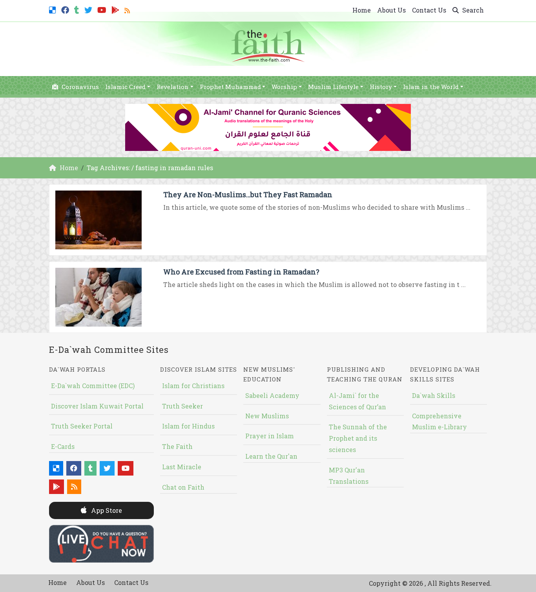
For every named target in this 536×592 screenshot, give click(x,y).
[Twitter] (89, 9)
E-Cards (63, 446)
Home (361, 10)
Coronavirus (79, 87)
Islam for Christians (193, 385)
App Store (105, 510)
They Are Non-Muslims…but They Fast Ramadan (247, 194)
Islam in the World (431, 87)
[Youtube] (102, 9)
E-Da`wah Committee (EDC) (93, 385)
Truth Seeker (182, 406)
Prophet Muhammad (230, 87)
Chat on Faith (183, 487)
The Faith (177, 446)
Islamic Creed (125, 87)
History (381, 87)
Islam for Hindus (188, 426)
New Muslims (267, 416)
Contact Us (429, 10)
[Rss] (128, 9)
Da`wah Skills (433, 395)
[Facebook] (66, 9)
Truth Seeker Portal (82, 426)
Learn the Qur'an (271, 456)
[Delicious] (53, 9)
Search (472, 10)
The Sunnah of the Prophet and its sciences (358, 438)
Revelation (173, 87)
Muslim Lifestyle (333, 87)
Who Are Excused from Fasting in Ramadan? (241, 271)
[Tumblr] (77, 9)
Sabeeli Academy (272, 395)
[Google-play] (116, 9)
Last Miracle (181, 467)
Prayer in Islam (269, 436)
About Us (391, 10)
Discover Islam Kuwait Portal (97, 406)
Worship (284, 87)
